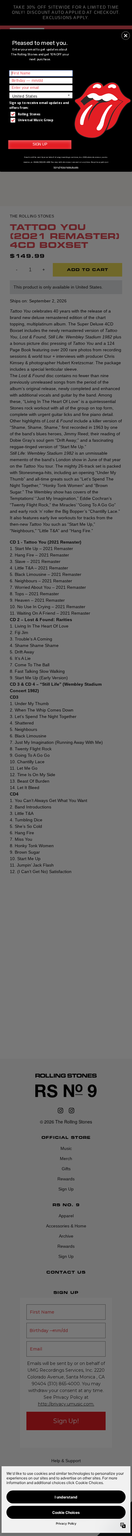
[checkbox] (41, 114)
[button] (125, 35)
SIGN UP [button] (40, 144)
